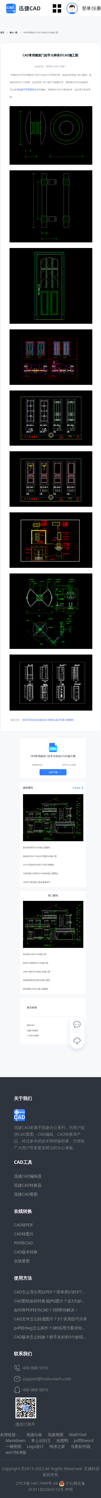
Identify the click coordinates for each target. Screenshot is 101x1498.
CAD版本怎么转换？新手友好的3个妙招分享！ (54, 1337)
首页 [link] (2, 32)
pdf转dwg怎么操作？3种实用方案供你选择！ (54, 1327)
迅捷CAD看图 (26, 1194)
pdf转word (84, 1440)
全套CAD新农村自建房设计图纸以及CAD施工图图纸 (48, 719)
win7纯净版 (16, 1452)
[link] (40, 33)
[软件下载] (77, 1041)
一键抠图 (13, 1446)
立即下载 (53, 772)
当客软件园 (80, 1446)
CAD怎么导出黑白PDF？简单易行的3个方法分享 (56, 1291)
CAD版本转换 (26, 1251)
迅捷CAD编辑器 (28, 1176)
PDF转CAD (23, 1242)
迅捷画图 (55, 1434)
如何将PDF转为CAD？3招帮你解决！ (46, 1309)
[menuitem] (82, 8)
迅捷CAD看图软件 (27, 89)
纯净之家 (57, 1446)
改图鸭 (62, 1440)
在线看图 (22, 1260)
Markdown (16, 1440)
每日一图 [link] (14, 32)
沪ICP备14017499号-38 (37, 1483)
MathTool (77, 1434)
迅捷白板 (34, 1434)
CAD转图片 (24, 1233)
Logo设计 (35, 1446)
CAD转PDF (23, 1224)
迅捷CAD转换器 (28, 1185)
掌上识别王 (41, 1440)
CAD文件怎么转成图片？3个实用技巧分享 (50, 1318)
